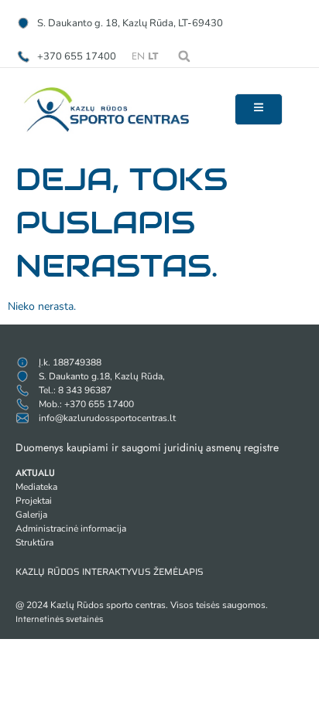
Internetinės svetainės (59, 619)
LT (153, 56)
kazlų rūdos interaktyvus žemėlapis (109, 571)
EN (138, 56)
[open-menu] (259, 109)
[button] (184, 56)
